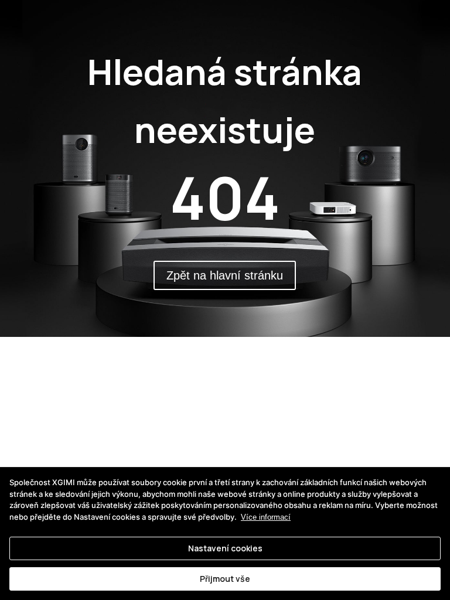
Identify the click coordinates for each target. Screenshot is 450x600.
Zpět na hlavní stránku (224, 275)
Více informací (266, 517)
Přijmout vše (225, 578)
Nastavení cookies (225, 548)
